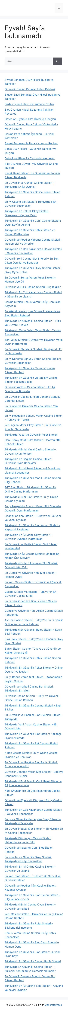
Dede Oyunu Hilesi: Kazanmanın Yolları (29, 104)
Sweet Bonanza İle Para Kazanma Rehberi (31, 143)
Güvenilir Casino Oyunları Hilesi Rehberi (30, 89)
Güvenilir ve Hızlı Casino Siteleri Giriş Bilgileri (33, 287)
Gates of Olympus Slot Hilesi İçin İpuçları (30, 119)
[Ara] (57, 61)
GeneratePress (53, 1004)
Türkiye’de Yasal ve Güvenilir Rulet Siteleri (31, 434)
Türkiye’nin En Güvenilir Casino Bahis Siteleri (33, 961)
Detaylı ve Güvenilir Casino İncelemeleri (30, 158)
